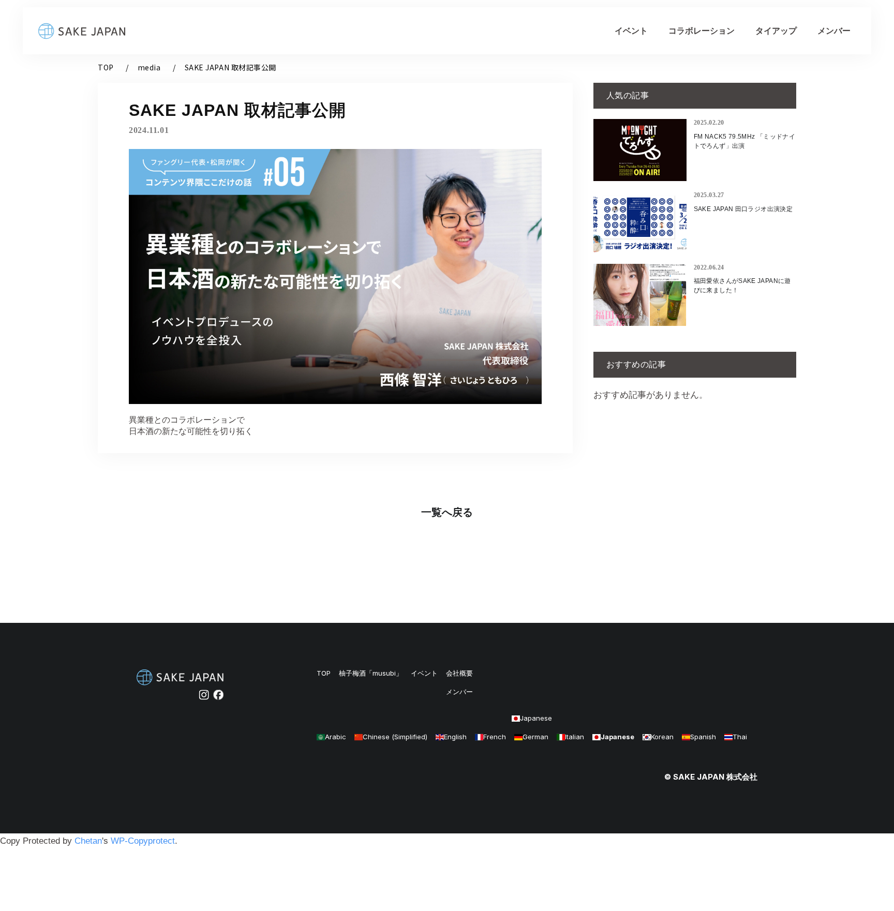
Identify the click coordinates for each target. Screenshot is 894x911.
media (149, 67)
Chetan (88, 841)
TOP (106, 67)
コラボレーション (701, 30)
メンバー (834, 30)
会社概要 (459, 673)
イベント (631, 30)
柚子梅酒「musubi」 (371, 673)
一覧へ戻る (447, 512)
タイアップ (776, 30)
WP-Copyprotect (143, 841)
